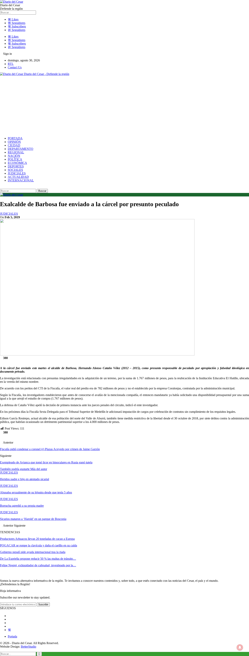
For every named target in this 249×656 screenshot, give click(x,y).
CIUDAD (14, 145)
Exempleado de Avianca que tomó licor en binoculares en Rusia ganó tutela (46, 462)
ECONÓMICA (17, 162)
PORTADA (15, 138)
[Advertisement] (124, 106)
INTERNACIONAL (21, 180)
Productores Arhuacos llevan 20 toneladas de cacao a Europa (37, 538)
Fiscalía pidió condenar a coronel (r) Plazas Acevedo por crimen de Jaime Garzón (50, 449)
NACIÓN (14, 155)
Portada (12, 636)
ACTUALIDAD (18, 177)
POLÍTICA (15, 159)
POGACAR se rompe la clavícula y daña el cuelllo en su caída (38, 545)
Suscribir (43, 604)
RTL (11, 63)
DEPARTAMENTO (20, 148)
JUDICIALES (17, 173)
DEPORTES (16, 166)
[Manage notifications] (240, 647)
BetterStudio (28, 646)
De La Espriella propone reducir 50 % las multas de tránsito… (38, 558)
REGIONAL (16, 152)
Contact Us (15, 67)
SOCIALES (15, 170)
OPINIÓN (14, 141)
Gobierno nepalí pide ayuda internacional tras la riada (32, 552)
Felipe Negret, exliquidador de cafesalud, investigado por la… (38, 565)
